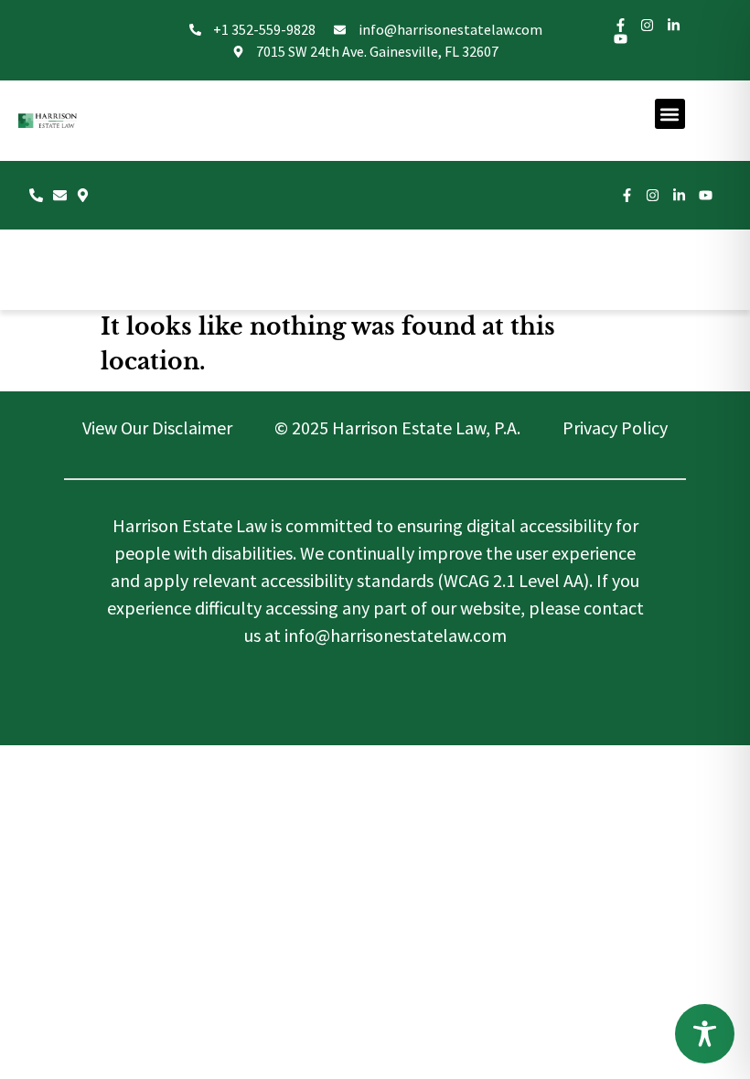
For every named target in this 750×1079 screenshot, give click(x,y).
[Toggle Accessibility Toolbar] (704, 1033)
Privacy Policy (615, 427)
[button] (670, 114)
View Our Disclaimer (157, 427)
